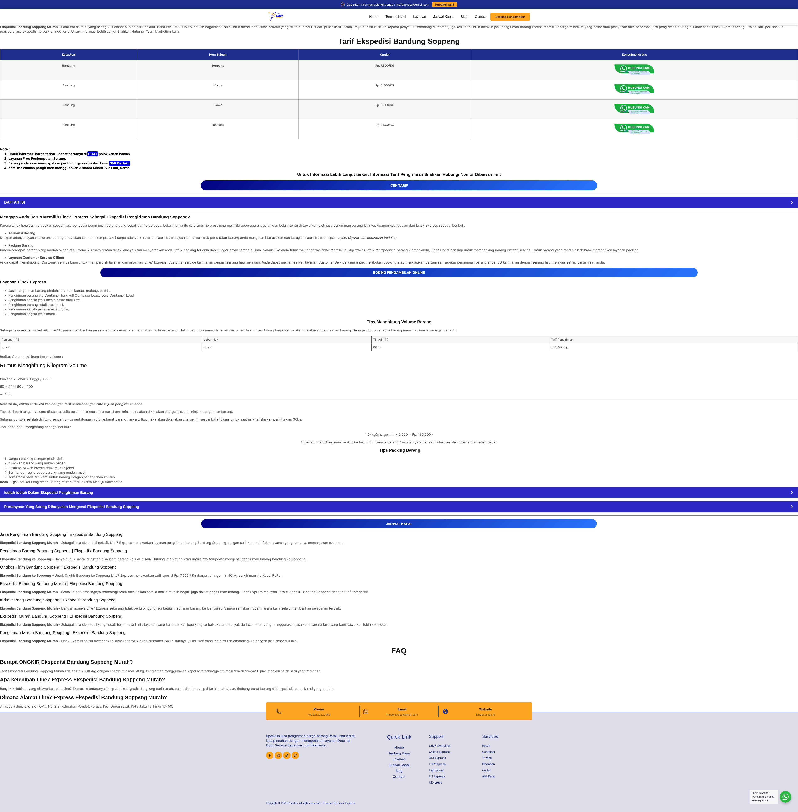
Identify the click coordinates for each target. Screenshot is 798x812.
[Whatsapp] (295, 755)
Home (373, 16)
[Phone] (278, 711)
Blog (464, 16)
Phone (319, 709)
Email (402, 709)
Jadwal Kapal (443, 16)
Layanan (419, 16)
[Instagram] (278, 755)
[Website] (445, 711)
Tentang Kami (395, 16)
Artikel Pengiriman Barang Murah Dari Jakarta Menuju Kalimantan (71, 482)
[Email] (365, 711)
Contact (480, 16)
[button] (399, 202)
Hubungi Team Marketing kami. (156, 31)
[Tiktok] (287, 755)
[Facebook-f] (269, 755)
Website (485, 709)
